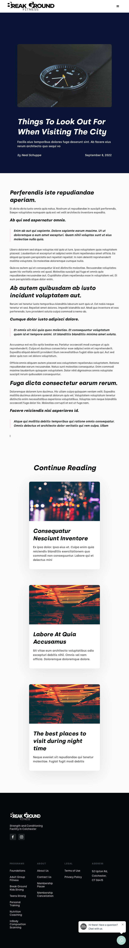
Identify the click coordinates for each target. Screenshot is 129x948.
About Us (42, 870)
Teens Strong (18, 895)
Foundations (17, 870)
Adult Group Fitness (17, 879)
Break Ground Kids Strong (18, 888)
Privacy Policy (73, 877)
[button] (118, 6)
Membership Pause (45, 885)
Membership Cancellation (45, 894)
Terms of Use (72, 870)
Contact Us (44, 877)
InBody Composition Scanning (18, 924)
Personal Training (15, 904)
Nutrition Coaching (16, 913)
